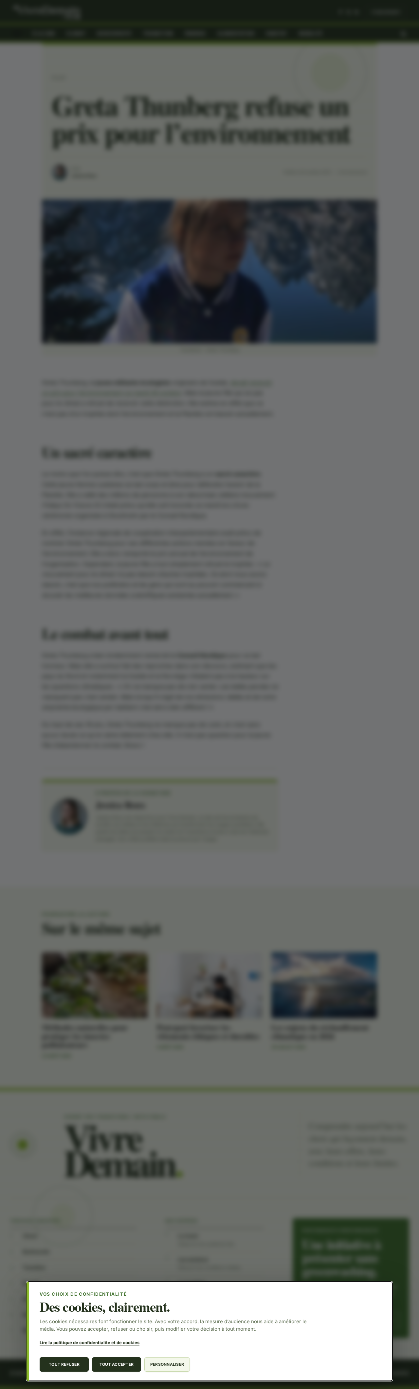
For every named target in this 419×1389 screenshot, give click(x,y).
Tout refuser (64, 1364)
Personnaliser (167, 1364)
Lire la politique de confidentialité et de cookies (89, 1342)
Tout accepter (117, 1364)
